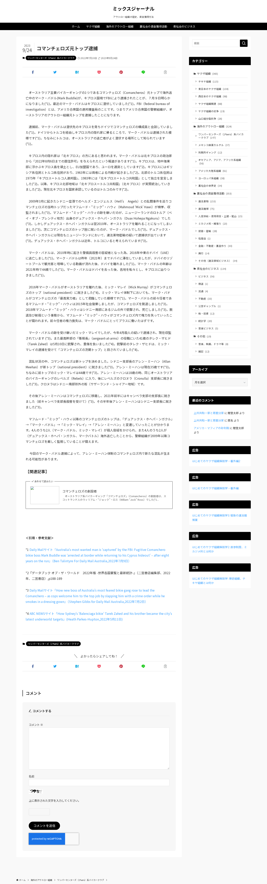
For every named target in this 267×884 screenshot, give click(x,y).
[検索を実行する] (244, 43)
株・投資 (206, 313)
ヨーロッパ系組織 (211, 178)
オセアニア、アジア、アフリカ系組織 (219, 161)
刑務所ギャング (210, 152)
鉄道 (203, 284)
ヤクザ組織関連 (210, 104)
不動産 (205, 298)
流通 (203, 291)
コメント (36, 725)
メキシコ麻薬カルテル (214, 145)
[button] (32, 72)
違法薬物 (207, 201)
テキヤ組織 (208, 81)
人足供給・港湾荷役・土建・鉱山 (220, 216)
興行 (203, 253)
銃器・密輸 (207, 231)
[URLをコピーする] (165, 72)
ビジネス (206, 276)
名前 (31, 776)
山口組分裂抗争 (210, 118)
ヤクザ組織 (207, 73)
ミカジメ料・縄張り (212, 223)
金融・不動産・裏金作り (215, 246)
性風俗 (204, 238)
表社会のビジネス (211, 269)
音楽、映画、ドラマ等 (213, 344)
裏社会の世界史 (210, 185)
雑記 (203, 351)
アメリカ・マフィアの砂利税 (211, 428)
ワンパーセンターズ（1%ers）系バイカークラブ (51, 57)
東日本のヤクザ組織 (213, 89)
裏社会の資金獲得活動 (214, 193)
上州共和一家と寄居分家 (209, 413)
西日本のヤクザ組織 (212, 96)
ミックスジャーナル (133, 8)
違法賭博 (206, 209)
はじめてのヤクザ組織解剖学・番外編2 (216, 461)
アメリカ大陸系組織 (212, 171)
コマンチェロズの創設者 (79, 491)
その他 (204, 336)
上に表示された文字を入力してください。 (55, 800)
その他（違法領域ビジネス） (217, 261)
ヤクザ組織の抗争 (211, 111)
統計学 (205, 321)
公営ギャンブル (209, 306)
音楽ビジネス (208, 328)
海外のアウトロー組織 (214, 126)
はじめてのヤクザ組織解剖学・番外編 (215, 488)
